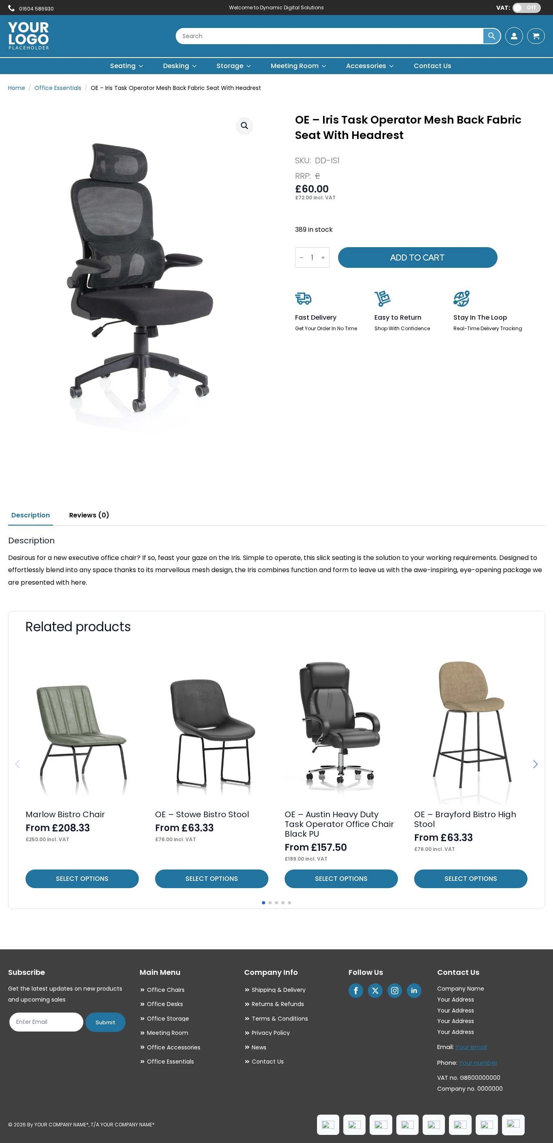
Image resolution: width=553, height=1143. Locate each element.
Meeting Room (295, 66)
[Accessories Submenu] (392, 66)
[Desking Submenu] (194, 66)
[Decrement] (301, 257)
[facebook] (356, 990)
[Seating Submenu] (141, 66)
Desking (176, 66)
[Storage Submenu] (249, 66)
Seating (123, 66)
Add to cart (417, 257)
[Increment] (323, 257)
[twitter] (375, 990)
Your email (471, 1047)
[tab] (30, 515)
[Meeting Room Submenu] (324, 66)
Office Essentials (57, 88)
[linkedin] (414, 990)
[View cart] (536, 36)
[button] (244, 125)
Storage (230, 66)
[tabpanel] (276, 562)
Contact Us (432, 66)
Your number (478, 1062)
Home (16, 88)
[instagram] (394, 990)
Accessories (366, 66)
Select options (82, 878)
